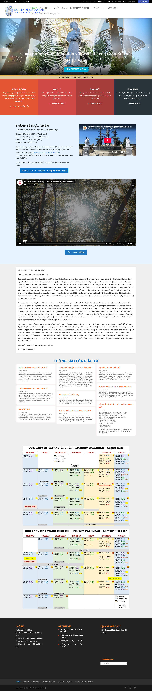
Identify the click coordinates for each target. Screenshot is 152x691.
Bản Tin (44, 8)
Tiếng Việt (8, 2)
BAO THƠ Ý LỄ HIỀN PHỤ (69, 395)
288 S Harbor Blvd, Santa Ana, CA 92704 (76, 63)
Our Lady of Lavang (38, 688)
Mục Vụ (112, 8)
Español (25, 2)
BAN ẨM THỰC (24, 409)
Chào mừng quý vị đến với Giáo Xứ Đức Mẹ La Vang (76, 58)
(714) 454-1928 (87, 77)
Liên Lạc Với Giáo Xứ (116, 2)
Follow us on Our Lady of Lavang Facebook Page (44, 170)
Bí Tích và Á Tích (79, 8)
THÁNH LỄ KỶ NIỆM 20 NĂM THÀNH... (71, 636)
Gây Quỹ (143, 2)
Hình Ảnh (132, 2)
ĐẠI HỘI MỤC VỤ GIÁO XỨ (109, 368)
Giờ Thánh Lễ (99, 2)
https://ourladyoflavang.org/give (47, 152)
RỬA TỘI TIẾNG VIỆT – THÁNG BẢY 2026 (115, 387)
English (17, 2)
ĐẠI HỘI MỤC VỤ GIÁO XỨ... (71, 640)
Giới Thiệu (86, 2)
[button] (3, 47)
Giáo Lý (98, 8)
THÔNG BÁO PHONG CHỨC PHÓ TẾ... (71, 630)
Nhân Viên (59, 8)
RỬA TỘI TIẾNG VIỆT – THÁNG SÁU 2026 (75, 411)
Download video (76, 252)
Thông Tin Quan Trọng (44, 14)
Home (34, 8)
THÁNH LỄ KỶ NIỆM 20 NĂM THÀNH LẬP (75, 368)
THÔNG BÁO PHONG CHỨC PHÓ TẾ (33, 368)
